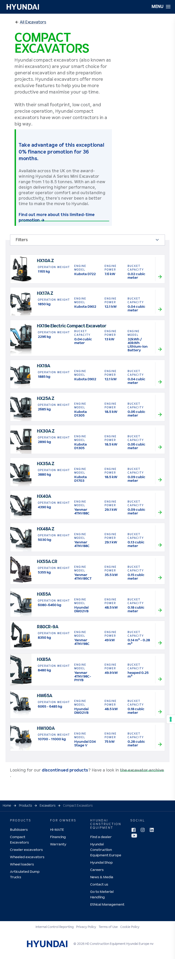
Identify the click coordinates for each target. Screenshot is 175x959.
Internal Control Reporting (55, 927)
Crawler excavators (26, 850)
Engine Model (80, 268)
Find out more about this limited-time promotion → (57, 217)
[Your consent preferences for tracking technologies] (170, 719)
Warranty (58, 844)
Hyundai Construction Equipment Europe (105, 849)
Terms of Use (108, 927)
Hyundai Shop (101, 863)
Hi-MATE (57, 830)
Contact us (99, 884)
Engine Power (111, 268)
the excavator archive (142, 770)
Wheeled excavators (27, 857)
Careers (97, 870)
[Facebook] (133, 830)
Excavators (47, 805)
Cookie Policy (129, 927)
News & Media (101, 877)
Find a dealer (101, 837)
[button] (33, 22)
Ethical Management (107, 905)
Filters (22, 240)
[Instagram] (142, 830)
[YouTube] (134, 836)
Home (7, 805)
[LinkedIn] (151, 830)
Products (25, 805)
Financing (58, 837)
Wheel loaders (22, 864)
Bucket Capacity (136, 268)
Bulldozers (19, 830)
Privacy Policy (86, 927)
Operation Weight (54, 267)
